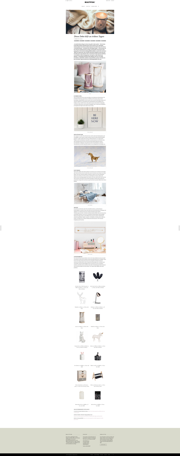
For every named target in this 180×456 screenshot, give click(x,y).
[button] (76, 40)
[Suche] (98, 6)
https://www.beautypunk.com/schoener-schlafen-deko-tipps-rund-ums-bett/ (88, 416)
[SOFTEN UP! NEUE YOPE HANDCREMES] (179, 228)
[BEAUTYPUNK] (90, 3)
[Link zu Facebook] (66, 0)
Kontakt (112, 0)
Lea (81, 38)
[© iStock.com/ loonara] (90, 22)
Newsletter (108, 0)
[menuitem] (108, 0)
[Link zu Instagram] (67, 0)
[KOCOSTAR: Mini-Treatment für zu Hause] (0, 228)
